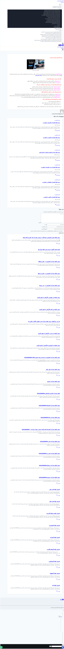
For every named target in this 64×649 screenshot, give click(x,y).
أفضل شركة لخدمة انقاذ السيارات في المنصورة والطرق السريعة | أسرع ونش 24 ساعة (47, 40)
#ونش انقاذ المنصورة (54, 525)
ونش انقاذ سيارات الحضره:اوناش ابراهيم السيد (49, 152)
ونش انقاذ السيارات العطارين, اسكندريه (51, 182)
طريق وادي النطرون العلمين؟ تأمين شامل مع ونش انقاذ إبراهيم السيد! (52, 18)
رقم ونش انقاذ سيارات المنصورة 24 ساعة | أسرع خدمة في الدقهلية (50, 34)
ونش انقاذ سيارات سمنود (53, 381)
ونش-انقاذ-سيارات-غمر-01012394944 (50, 441)
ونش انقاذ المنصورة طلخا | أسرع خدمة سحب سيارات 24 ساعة (51, 36)
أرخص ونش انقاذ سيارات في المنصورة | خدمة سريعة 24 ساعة (51, 35)
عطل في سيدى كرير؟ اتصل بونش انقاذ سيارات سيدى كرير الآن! (53, 16)
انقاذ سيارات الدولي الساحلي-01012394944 (48, 393)
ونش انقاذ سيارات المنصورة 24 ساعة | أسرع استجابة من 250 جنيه (51, 41)
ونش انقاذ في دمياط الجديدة (57, 7)
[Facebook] (63, 45)
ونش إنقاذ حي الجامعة (58, 28)
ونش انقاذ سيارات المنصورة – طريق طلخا (49, 261)
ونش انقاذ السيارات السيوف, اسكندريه (51, 122)
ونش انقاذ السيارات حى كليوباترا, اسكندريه (50, 167)
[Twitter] (61, 45)
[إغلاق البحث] (63, 645)
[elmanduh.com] (1, 647)
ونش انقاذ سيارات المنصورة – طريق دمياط (49, 273)
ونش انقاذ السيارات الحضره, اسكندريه (51, 137)
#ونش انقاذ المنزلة (55, 537)
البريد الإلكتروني (44, 226)
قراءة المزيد (57, 130)
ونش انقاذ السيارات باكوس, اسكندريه (51, 197)
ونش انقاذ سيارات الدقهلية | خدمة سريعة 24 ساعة (53, 37)
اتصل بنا (60, 30)
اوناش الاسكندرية (57, 120)
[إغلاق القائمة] (63, 610)
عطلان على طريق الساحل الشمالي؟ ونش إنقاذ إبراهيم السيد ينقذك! (52, 22)
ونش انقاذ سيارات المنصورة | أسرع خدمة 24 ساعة (53, 33)
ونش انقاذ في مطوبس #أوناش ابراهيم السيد (48, 297)
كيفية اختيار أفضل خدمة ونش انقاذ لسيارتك (49, 249)
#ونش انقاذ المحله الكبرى (53, 549)
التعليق (39, 222)
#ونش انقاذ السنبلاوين (54, 561)
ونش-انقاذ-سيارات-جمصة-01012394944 (49, 477)
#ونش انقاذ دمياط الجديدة (53, 513)
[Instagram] (60, 45)
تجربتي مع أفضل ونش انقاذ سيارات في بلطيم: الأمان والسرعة (44, 321)
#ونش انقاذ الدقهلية (55, 573)
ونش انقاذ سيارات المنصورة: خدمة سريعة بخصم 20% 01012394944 (42, 357)
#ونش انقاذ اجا (56, 585)
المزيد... (58, 243)
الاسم (45, 224)
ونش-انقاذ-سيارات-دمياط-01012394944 (49, 465)
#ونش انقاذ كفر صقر (54, 489)
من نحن (60, 5)
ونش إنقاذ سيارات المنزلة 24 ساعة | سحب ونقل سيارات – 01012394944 (41, 429)
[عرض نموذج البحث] (63, 43)
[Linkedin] (58, 45)
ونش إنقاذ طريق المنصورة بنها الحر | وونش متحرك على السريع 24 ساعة (41, 237)
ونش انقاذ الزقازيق (58, 29)
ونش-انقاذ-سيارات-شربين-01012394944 (49, 453)
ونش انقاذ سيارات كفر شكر (53, 369)
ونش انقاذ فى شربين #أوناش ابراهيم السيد (49, 333)
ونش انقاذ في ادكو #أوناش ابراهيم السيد (49, 309)
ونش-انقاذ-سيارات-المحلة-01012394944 (49, 405)
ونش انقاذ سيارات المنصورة (57, 6)
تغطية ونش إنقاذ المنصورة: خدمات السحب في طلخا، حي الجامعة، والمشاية (52, 11)
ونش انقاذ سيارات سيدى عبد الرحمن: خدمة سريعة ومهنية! (54, 17)
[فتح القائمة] (63, 50)
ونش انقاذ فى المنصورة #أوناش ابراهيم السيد (48, 345)
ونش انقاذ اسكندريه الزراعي (57, 27)
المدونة (61, 616)
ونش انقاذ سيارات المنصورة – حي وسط (49, 285)
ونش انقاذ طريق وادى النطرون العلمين (56, 23)
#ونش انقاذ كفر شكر (54, 501)
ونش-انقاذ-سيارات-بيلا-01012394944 (50, 417)
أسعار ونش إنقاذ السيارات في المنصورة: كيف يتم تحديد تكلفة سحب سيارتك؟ (52, 12)
